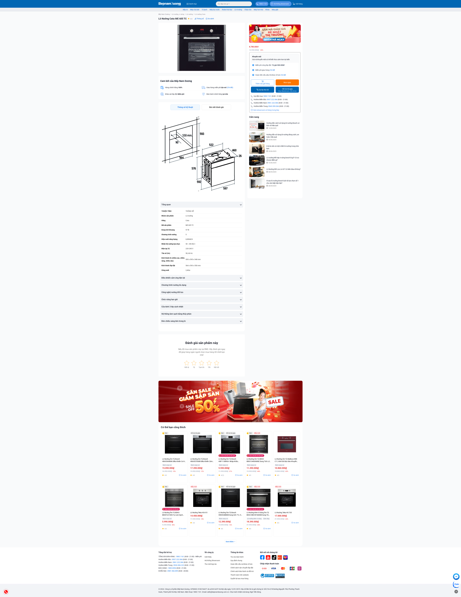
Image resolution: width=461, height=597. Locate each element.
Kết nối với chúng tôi (268, 552)
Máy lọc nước (215, 10)
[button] (241, 27)
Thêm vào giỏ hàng (262, 84)
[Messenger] (456, 577)
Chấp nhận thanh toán (269, 564)
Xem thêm (230, 542)
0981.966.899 (172, 571)
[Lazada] (285, 557)
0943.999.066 (273, 106)
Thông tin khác (236, 552)
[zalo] (456, 585)
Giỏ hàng (299, 4)
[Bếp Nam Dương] (169, 4)
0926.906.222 (178, 565)
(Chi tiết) (230, 87)
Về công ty (209, 552)
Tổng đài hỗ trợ (165, 552)
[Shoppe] (279, 557)
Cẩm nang (254, 117)
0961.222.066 (273, 103)
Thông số (200, 19)
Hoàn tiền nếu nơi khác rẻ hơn (241, 564)
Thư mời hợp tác (211, 564)
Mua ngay (287, 82)
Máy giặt (275, 10)
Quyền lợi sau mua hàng (239, 578)
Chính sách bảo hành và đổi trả (242, 571)
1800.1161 (263, 4)
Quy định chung (236, 560)
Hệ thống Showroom (212, 560)
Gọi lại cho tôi (264, 90)
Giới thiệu (208, 557)
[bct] (267, 578)
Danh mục (193, 4)
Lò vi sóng (238, 10)
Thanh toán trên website (239, 575)
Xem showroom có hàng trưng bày (266, 110)
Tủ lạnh (204, 10)
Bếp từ (185, 10)
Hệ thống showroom (281, 4)
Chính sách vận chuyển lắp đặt (241, 568)
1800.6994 (172, 568)
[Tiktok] (274, 557)
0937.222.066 (272, 99)
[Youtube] (268, 557)
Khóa (267, 10)
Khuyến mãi (256, 57)
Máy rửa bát (194, 10)
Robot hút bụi (227, 10)
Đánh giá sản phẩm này (201, 343)
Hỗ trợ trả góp (287, 90)
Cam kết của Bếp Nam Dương (176, 81)
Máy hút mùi (258, 10)
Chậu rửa (247, 10)
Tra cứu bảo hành (237, 557)
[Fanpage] (262, 557)
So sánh (211, 19)
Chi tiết (272, 70)
